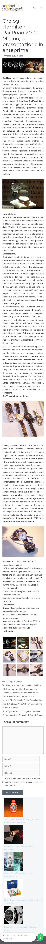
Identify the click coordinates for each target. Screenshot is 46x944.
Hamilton (17, 681)
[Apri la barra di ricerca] (34, 8)
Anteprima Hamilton (15, 685)
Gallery (9, 681)
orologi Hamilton (15, 689)
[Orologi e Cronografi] (12, 7)
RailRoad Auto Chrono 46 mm (20, 696)
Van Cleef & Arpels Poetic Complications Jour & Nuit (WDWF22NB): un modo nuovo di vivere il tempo (22, 704)
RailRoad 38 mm (19, 693)
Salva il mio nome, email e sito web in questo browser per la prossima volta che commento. (24, 782)
